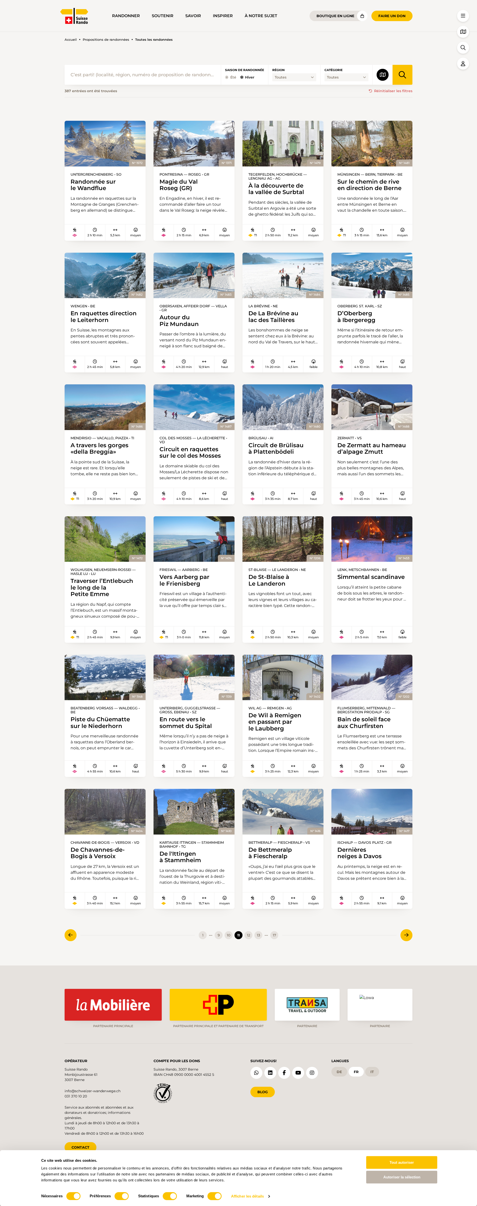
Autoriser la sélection (401, 1177)
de (339, 1072)
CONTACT (80, 1147)
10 (228, 935)
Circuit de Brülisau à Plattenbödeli (276, 448)
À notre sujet (261, 15)
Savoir (193, 15)
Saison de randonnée (244, 70)
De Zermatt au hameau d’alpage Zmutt (371, 448)
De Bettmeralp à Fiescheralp (270, 853)
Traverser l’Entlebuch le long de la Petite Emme (102, 587)
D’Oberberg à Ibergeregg (356, 316)
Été (233, 77)
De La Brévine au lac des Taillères (273, 316)
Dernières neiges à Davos (359, 853)
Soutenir (162, 15)
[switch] (122, 1196)
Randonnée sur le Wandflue (93, 185)
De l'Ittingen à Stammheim (180, 857)
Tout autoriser (402, 1162)
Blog (262, 1092)
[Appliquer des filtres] (402, 75)
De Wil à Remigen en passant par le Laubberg (274, 722)
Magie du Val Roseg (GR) (178, 185)
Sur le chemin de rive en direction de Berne (369, 185)
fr (356, 1072)
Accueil (71, 39)
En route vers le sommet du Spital (185, 722)
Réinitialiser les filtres (393, 91)
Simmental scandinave (371, 577)
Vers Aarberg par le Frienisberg (184, 580)
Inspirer (223, 15)
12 (248, 935)
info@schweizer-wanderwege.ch (92, 1091)
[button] (463, 16)
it (372, 1072)
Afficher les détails (247, 1196)
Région (278, 70)
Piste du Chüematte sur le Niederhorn (100, 722)
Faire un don (391, 16)
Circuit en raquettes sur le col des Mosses (190, 452)
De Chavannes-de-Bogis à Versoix (98, 853)
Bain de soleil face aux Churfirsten (364, 722)
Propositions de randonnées (106, 39)
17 (274, 935)
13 (258, 935)
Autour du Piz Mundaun (179, 320)
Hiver (249, 77)
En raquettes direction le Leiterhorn (104, 316)
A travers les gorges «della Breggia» (99, 448)
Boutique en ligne (335, 16)
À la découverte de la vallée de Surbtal (276, 189)
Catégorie (333, 70)
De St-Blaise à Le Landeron (268, 580)
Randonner (126, 15)
